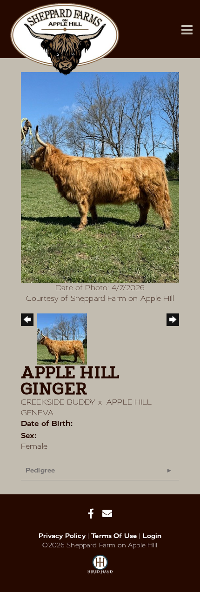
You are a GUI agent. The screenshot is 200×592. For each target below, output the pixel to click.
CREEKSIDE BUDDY (58, 402)
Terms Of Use (114, 536)
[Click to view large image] (100, 177)
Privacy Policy (62, 536)
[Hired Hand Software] (100, 569)
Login (152, 536)
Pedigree (40, 470)
